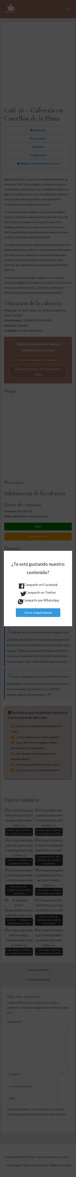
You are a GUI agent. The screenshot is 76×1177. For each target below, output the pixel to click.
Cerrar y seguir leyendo (38, 612)
